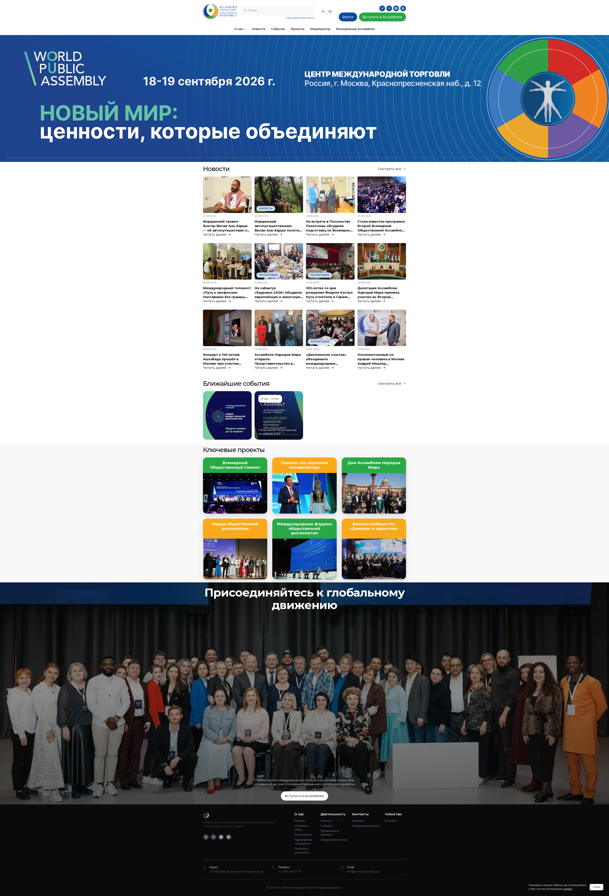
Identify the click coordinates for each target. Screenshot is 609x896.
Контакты (358, 820)
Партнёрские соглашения (303, 841)
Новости (326, 820)
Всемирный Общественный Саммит (235, 465)
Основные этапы (301, 827)
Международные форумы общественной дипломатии (304, 528)
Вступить (391, 820)
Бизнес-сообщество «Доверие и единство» (374, 526)
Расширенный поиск (300, 17)
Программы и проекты (330, 832)
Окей (596, 887)
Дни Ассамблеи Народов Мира (373, 465)
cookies (567, 888)
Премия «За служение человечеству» (304, 465)
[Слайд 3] (504, 157)
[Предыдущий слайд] (76, 98)
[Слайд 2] (304, 157)
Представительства (334, 839)
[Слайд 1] (105, 157)
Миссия (299, 820)
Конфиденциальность (366, 825)
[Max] (403, 8)
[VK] (389, 8)
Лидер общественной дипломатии (235, 526)
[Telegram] (382, 8)
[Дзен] (396, 8)
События (327, 825)
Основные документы (302, 850)
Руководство (303, 834)
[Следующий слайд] (533, 98)
